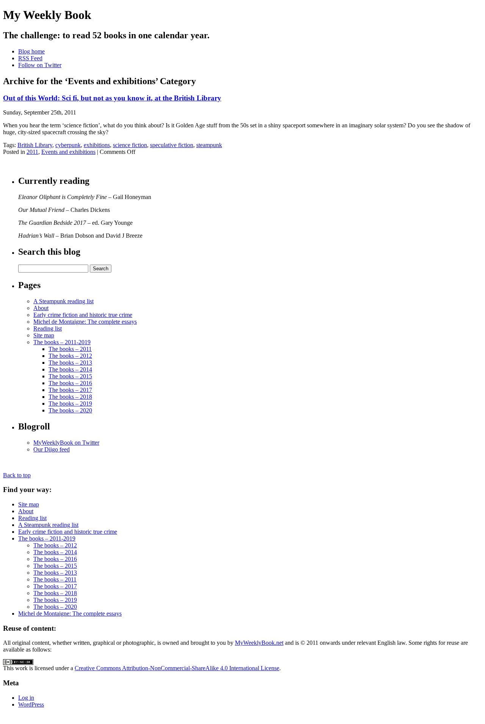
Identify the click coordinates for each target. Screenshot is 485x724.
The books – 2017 (70, 390)
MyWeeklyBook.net (259, 642)
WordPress (31, 704)
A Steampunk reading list (63, 301)
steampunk (209, 145)
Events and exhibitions (68, 152)
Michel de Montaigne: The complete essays (85, 321)
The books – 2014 (70, 369)
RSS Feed (30, 58)
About (40, 308)
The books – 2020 (70, 410)
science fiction (130, 145)
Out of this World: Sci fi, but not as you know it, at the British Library (112, 98)
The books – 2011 (70, 349)
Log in (26, 697)
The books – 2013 (70, 362)
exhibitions (97, 145)
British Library (34, 145)
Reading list (47, 328)
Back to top (17, 475)
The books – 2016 (70, 383)
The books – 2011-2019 (62, 342)
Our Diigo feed (51, 449)
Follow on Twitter (39, 65)
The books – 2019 (70, 403)
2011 (32, 152)
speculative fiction (171, 145)
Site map (43, 335)
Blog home (31, 51)
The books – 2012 (70, 356)
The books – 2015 (70, 376)
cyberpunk (68, 145)
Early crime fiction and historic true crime (82, 315)
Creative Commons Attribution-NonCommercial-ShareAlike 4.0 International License (177, 668)
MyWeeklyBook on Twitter (66, 442)
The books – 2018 (70, 396)
